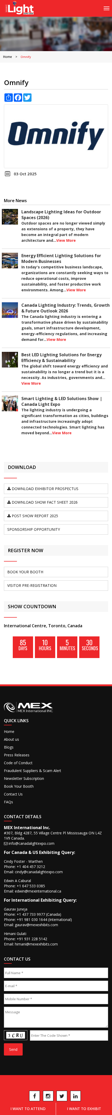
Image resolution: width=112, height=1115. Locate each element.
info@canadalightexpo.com (31, 843)
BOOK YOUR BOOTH (25, 571)
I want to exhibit (84, 1108)
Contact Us (13, 794)
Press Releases (16, 754)
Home (7, 57)
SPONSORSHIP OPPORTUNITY (33, 529)
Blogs (9, 747)
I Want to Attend (28, 1108)
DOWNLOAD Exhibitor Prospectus (44, 488)
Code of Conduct (18, 762)
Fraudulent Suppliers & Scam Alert (32, 770)
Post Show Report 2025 (34, 515)
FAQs (8, 801)
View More (66, 240)
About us (11, 739)
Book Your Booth (19, 786)
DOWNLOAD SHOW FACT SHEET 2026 (44, 502)
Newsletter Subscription (24, 778)
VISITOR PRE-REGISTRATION (32, 585)
